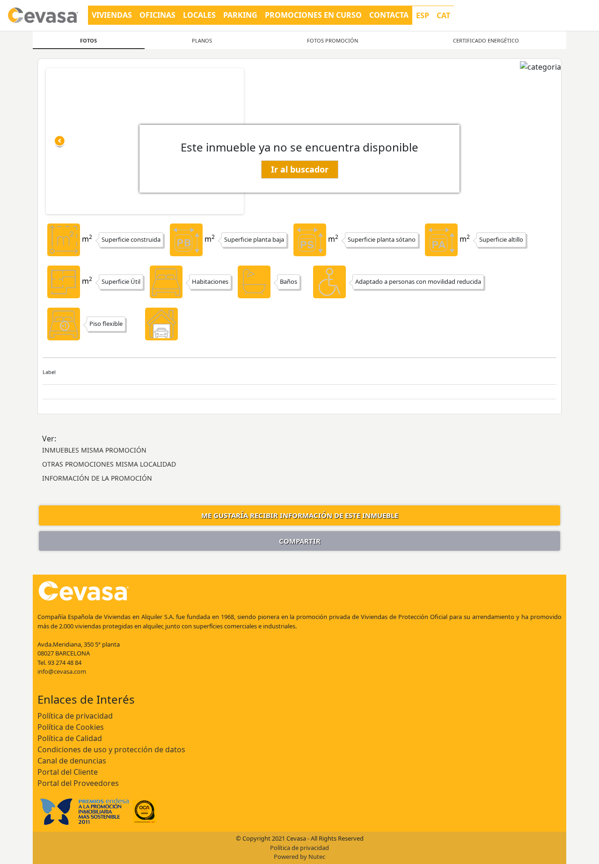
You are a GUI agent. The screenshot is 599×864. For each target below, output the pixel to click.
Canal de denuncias (71, 761)
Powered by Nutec (299, 856)
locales (199, 15)
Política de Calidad (69, 738)
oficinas (157, 15)
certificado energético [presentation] (486, 40)
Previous (60, 141)
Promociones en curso (313, 15)
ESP (422, 15)
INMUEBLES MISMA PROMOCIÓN (94, 450)
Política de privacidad (75, 716)
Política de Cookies (70, 727)
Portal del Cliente (67, 772)
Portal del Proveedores (78, 783)
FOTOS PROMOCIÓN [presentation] (332, 40)
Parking (240, 15)
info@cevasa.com (61, 671)
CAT (443, 15)
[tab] (89, 40)
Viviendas (112, 15)
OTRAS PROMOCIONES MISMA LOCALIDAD (109, 464)
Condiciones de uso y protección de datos (111, 749)
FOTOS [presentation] (88, 40)
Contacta (389, 15)
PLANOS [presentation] (202, 40)
